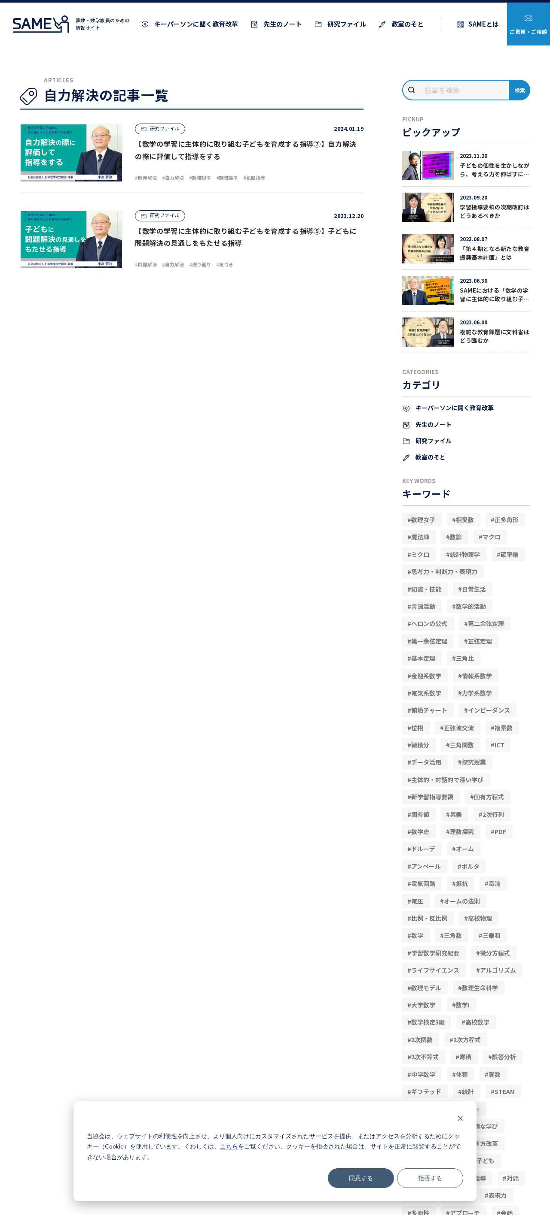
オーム (465, 848)
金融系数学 (426, 675)
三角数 (453, 935)
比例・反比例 (429, 918)
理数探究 (462, 831)
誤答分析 (504, 1056)
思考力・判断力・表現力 (444, 571)
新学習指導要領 (432, 796)
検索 (520, 90)
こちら (229, 1146)
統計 (468, 1091)
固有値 (420, 814)
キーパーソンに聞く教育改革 (195, 23)
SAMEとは (483, 23)
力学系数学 (477, 693)
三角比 (465, 658)
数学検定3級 (428, 1022)
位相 (417, 727)
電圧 (417, 901)
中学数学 (423, 1074)
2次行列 (493, 814)
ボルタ (470, 866)
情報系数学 (477, 675)
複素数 (504, 727)
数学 (417, 935)
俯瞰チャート (429, 710)
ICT (499, 744)
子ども (486, 1160)
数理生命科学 (480, 987)
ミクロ (420, 554)
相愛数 (465, 519)
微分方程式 (495, 953)
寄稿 (465, 1056)
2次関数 (422, 1039)
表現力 (498, 1195)
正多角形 (507, 519)
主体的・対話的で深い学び (447, 779)
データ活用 (426, 762)
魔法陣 (420, 536)
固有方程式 (489, 796)
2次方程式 (467, 1039)
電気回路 (423, 883)
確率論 (510, 554)
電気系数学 (426, 693)
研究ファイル (346, 23)
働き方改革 (483, 1143)
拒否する (430, 1178)
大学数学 (423, 1004)
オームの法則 (462, 901)
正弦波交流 (459, 727)
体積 (462, 1074)
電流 (495, 883)
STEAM (505, 1091)
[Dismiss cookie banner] (460, 1119)
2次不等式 (425, 1056)
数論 (456, 536)
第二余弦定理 (486, 623)
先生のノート (282, 23)
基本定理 (423, 658)
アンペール (426, 866)
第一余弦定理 (429, 641)
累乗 (456, 814)
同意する (361, 1178)
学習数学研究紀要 (435, 953)
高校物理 (480, 918)
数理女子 (423, 519)
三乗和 (492, 935)
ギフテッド (426, 1091)
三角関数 (462, 744)
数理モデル (426, 987)
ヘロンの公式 (429, 623)
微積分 (420, 744)
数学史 (420, 831)
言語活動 (423, 606)
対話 (513, 1178)
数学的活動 (471, 606)
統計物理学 (465, 554)
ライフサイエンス (435, 970)
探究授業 (474, 762)
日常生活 (474, 589)
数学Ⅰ (463, 1004)
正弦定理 (480, 641)
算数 (495, 1074)
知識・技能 (426, 589)
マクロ (492, 536)
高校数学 (477, 1022)
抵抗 (462, 883)
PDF (500, 831)
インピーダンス (489, 710)
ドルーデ (423, 848)
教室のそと (407, 23)
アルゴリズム (498, 970)
